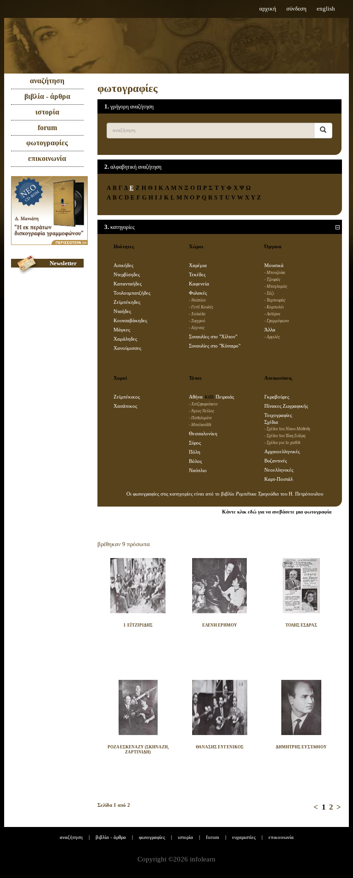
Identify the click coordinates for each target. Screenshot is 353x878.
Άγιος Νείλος (202, 411)
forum (47, 127)
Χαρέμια (198, 265)
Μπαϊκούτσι (201, 424)
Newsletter (63, 263)
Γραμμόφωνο (278, 321)
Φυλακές (198, 293)
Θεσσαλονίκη (203, 433)
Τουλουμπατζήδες (132, 293)
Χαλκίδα (198, 314)
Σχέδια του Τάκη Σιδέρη (286, 435)
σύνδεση (296, 8)
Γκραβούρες (276, 396)
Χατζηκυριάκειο (204, 404)
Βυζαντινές (275, 460)
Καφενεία (199, 283)
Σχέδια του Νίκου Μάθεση (288, 429)
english (326, 8)
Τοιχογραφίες (278, 415)
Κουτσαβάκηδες (130, 320)
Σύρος (195, 442)
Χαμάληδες (125, 339)
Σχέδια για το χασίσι (284, 442)
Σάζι (270, 293)
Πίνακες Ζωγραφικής (286, 406)
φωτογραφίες (47, 143)
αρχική (267, 8)
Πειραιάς (225, 396)
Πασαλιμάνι (201, 418)
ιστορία (47, 112)
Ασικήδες (123, 265)
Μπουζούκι (276, 272)
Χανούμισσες (127, 348)
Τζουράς (273, 279)
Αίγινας (198, 327)
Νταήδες (122, 311)
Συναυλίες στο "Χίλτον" (213, 336)
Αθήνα (196, 396)
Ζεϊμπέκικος (127, 396)
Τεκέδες (197, 274)
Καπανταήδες (128, 283)
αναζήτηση (47, 81)
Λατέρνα (273, 314)
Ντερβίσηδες (127, 274)
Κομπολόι (275, 307)
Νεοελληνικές (278, 470)
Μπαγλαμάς (277, 286)
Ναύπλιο (198, 300)
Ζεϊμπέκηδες (127, 302)
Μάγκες (122, 329)
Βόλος (195, 461)
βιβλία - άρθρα (47, 96)
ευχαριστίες (244, 837)
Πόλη (194, 452)
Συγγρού (198, 321)
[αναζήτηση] (323, 130)
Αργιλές (273, 337)
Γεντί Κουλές (202, 307)
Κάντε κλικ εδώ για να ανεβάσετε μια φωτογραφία (276, 511)
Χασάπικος (125, 406)
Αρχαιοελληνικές (282, 451)
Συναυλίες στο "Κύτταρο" (214, 345)
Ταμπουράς (276, 300)
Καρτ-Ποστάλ (278, 479)
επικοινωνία (47, 158)
